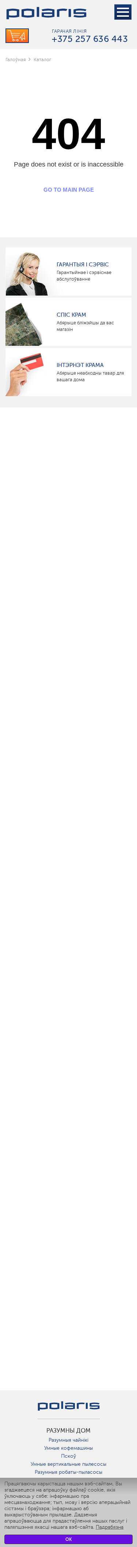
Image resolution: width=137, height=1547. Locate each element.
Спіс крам (71, 315)
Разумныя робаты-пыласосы (68, 1472)
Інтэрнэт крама (80, 365)
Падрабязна (109, 1527)
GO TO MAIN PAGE (68, 190)
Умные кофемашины (68, 1448)
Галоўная (15, 59)
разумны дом (68, 1430)
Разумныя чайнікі (68, 1440)
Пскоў (68, 1456)
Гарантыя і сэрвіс (83, 264)
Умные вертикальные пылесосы (68, 1464)
